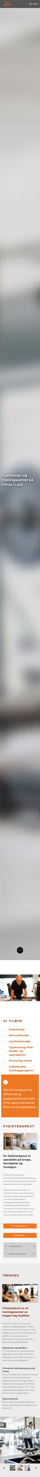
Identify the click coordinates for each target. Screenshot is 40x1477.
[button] (36, 1468)
